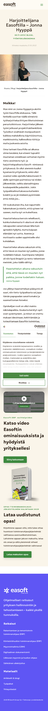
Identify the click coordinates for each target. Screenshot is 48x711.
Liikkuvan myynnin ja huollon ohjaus (20, 658)
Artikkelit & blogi (12, 678)
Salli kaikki (24, 375)
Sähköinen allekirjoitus (14, 663)
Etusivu (7, 88)
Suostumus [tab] (8, 333)
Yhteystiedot (10, 689)
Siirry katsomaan (15, 459)
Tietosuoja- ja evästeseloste (33, 700)
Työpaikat (8, 683)
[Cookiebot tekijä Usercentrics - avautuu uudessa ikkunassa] (34, 326)
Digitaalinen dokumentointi (17, 652)
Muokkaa (22, 383)
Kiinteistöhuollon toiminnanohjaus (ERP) (23, 641)
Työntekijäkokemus (24, 38)
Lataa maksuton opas (17, 554)
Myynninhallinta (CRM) (14, 646)
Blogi (30, 35)
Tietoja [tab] (40, 333)
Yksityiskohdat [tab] (24, 333)
